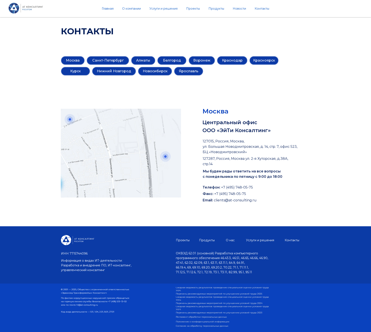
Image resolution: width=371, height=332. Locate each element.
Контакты (262, 9)
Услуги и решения (163, 9)
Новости (239, 9)
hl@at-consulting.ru (87, 304)
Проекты (193, 9)
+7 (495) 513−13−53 (117, 301)
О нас (230, 240)
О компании (131, 9)
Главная (108, 9)
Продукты (216, 9)
